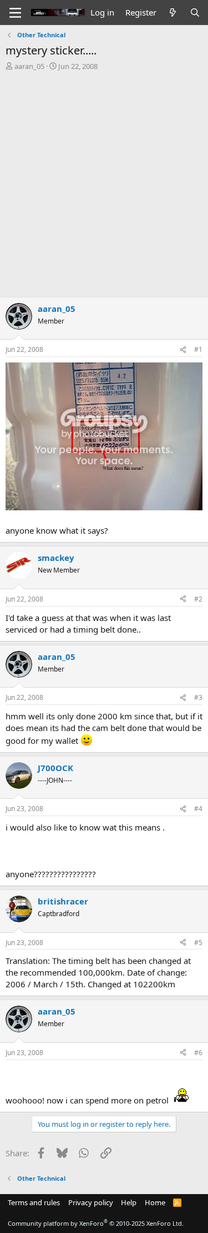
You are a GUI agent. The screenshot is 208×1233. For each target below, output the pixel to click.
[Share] (183, 350)
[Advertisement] (104, 181)
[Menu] (15, 13)
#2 (198, 599)
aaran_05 (29, 66)
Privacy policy (90, 1202)
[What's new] (173, 12)
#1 (198, 349)
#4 (198, 808)
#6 (198, 1052)
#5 (198, 942)
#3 (198, 697)
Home (155, 1202)
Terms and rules (34, 1202)
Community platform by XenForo (96, 1223)
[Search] (195, 12)
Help (128, 1202)
